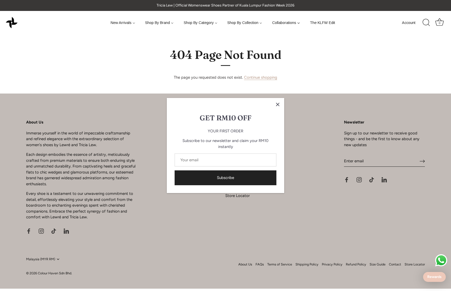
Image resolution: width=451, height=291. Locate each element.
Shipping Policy (306, 264)
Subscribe (225, 177)
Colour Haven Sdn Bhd (54, 273)
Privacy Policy (332, 264)
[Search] (426, 22)
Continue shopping (260, 77)
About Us (245, 264)
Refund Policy (356, 264)
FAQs (260, 264)
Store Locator (237, 195)
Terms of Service (279, 264)
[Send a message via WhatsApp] (441, 260)
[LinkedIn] (66, 230)
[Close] (277, 104)
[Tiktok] (53, 230)
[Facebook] (28, 230)
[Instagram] (41, 230)
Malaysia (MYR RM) (40, 259)
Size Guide (377, 264)
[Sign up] (422, 161)
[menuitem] (122, 23)
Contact (395, 264)
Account (409, 23)
